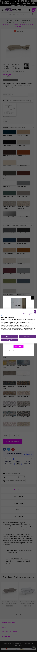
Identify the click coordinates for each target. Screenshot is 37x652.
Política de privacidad (29, 314)
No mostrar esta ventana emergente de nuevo (17, 352)
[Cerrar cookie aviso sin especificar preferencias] (35, 311)
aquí (21, 331)
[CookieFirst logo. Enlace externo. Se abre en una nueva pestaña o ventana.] (2, 315)
